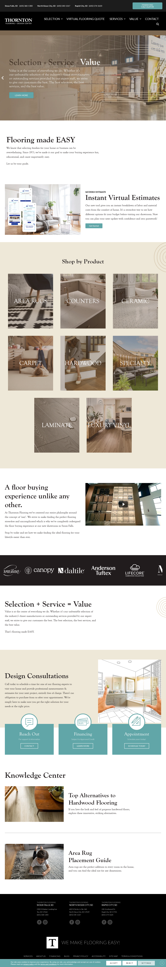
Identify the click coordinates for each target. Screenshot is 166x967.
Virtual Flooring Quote (85, 19)
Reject (129, 963)
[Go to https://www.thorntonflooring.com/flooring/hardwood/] (82, 363)
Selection (52, 19)
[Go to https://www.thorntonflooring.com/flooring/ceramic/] (135, 301)
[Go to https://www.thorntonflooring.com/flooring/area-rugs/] (30, 301)
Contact (152, 19)
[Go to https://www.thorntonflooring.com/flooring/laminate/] (56, 425)
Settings (146, 963)
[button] (62, 19)
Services (116, 19)
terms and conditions (49, 964)
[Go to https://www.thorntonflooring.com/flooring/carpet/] (30, 363)
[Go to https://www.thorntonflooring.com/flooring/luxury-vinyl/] (109, 425)
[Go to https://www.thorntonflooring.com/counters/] (82, 301)
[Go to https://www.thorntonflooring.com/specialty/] (135, 363)
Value (133, 19)
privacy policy (28, 964)
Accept (114, 963)
